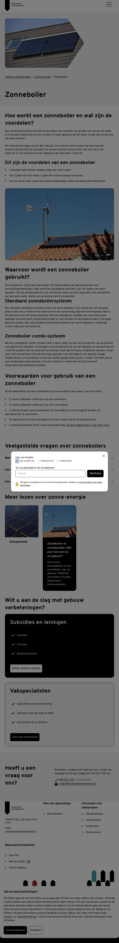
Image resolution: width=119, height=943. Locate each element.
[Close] (104, 456)
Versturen (95, 473)
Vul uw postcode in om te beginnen (34, 468)
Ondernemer (66, 461)
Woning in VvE (47, 461)
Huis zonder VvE (27, 461)
